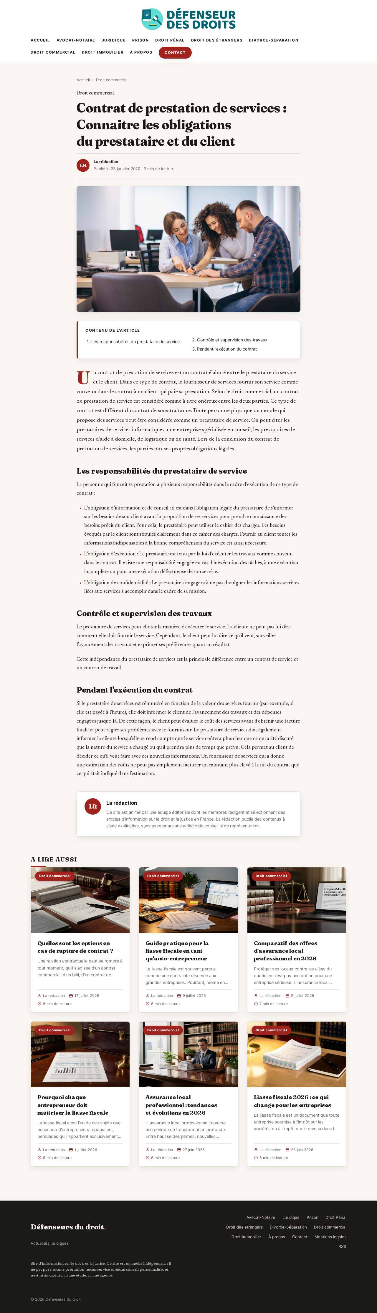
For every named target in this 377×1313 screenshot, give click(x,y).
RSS (342, 1246)
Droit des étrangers (217, 40)
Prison (140, 40)
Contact (175, 52)
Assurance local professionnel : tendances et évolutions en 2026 (181, 1104)
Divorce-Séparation (273, 40)
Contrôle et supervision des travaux (232, 340)
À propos (141, 52)
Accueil (40, 40)
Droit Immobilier (102, 52)
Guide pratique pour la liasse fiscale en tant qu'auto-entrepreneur (177, 950)
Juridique (114, 40)
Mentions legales (330, 1236)
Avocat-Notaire (76, 40)
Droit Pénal (170, 40)
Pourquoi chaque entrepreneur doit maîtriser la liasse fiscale (72, 1104)
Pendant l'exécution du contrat (227, 349)
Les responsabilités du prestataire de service (135, 341)
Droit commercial (53, 52)
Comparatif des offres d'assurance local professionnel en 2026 (285, 950)
